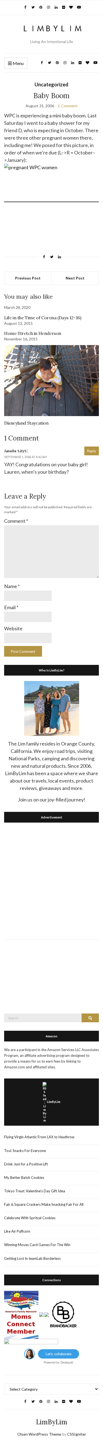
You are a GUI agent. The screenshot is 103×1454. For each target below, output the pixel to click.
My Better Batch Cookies (24, 1177)
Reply (91, 451)
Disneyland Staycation (26, 423)
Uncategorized (51, 84)
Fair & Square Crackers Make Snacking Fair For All (43, 1204)
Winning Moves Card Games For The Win (37, 1245)
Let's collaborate (58, 1353)
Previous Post (28, 278)
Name (12, 586)
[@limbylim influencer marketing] (29, 1353)
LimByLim (53, 1101)
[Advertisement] (51, 879)
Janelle (10, 451)
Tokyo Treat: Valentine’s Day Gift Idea (34, 1191)
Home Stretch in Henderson (32, 333)
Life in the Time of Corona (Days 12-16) (42, 317)
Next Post (75, 278)
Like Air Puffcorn (17, 1231)
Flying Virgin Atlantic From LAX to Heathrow (39, 1137)
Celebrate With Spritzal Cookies (29, 1218)
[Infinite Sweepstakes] (31, 1343)
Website (13, 628)
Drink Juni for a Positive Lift (26, 1164)
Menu (18, 63)
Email (11, 607)
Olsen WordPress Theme (39, 1434)
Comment (16, 521)
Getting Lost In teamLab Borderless (32, 1258)
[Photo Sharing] (51, 199)
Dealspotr (66, 1362)
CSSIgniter (76, 1434)
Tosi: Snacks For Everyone (25, 1150)
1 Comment (68, 105)
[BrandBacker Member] (63, 1314)
